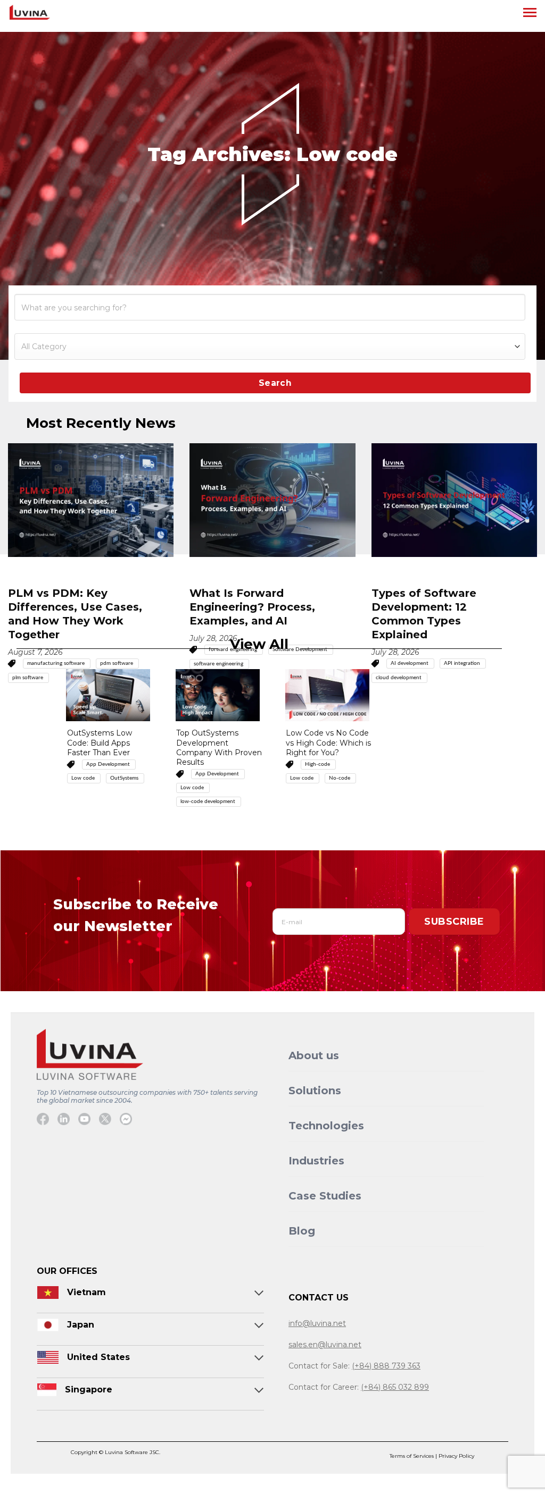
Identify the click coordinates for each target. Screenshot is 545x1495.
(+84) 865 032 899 (395, 1387)
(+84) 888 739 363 (386, 1366)
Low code (83, 778)
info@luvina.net (317, 1323)
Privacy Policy (456, 1455)
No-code (340, 778)
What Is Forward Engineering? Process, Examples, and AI (252, 607)
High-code (318, 764)
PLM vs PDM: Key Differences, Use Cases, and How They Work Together (75, 614)
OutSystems (125, 778)
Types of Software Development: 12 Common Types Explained (423, 614)
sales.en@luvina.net (324, 1344)
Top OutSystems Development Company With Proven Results (219, 747)
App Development (108, 764)
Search (275, 383)
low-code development (208, 801)
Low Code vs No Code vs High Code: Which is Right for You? (328, 742)
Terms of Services (412, 1455)
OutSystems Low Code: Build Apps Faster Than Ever (99, 742)
